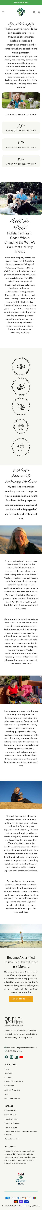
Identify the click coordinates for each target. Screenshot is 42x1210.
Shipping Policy (11, 1119)
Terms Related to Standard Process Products (20, 1133)
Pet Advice (9, 1086)
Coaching (8, 1077)
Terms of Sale (10, 1127)
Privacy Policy (10, 1110)
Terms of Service (12, 1123)
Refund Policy (10, 1115)
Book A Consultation (13, 1081)
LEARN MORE (19, 999)
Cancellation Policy (13, 1139)
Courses (8, 1073)
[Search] (34, 12)
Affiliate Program (12, 1090)
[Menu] (2, 12)
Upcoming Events (12, 1098)
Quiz (6, 1094)
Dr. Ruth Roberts (13, 1206)
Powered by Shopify (26, 1206)
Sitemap (37, 1206)
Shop (6, 1069)
